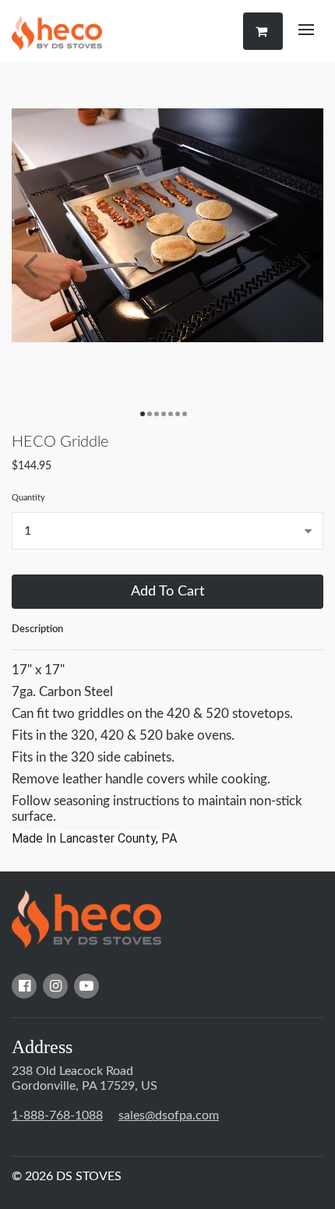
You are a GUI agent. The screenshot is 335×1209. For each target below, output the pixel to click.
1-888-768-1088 (57, 1115)
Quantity (28, 497)
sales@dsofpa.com (168, 1115)
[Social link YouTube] (86, 986)
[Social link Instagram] (55, 986)
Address (42, 1047)
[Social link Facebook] (24, 986)
